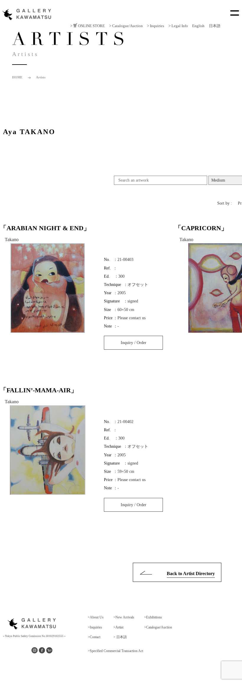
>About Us (96, 617)
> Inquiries (155, 26)
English (198, 26)
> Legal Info (178, 26)
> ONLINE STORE (87, 26)
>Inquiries (95, 627)
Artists (40, 77)
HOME (17, 77)
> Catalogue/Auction (126, 26)
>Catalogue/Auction (158, 627)
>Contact (94, 637)
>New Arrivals (123, 617)
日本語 (214, 26)
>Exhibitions (153, 617)
